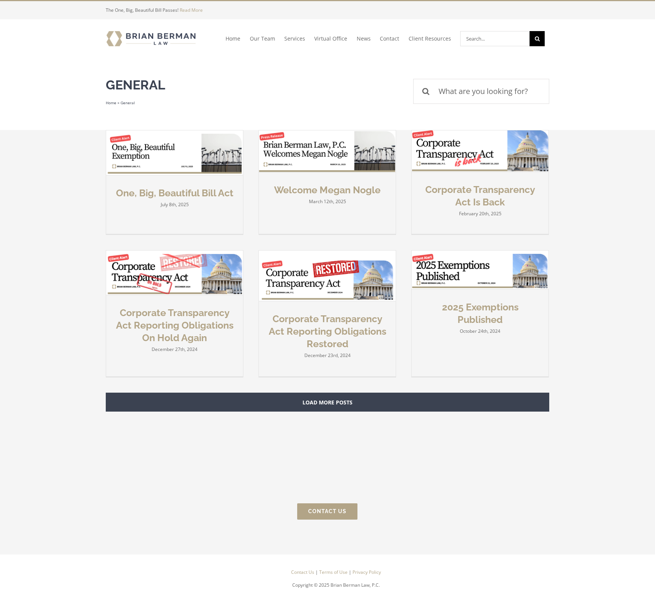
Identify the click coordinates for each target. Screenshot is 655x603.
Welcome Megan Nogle (327, 190)
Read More (191, 10)
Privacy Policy (367, 572)
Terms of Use (333, 572)
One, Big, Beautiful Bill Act (174, 193)
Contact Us (302, 572)
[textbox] (336, 578)
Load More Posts (327, 402)
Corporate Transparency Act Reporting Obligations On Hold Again (174, 325)
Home (111, 102)
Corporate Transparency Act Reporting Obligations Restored (327, 331)
